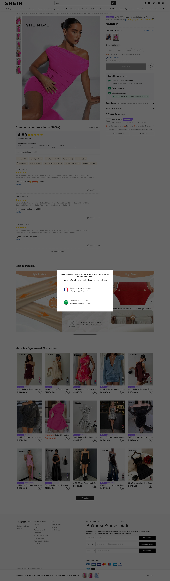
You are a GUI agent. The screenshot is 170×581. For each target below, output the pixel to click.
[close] (111, 271)
